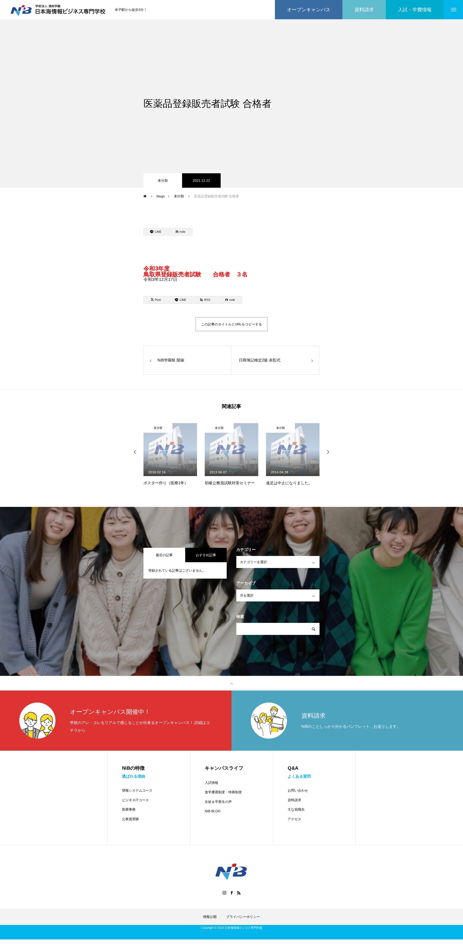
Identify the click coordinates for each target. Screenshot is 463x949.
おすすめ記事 (206, 555)
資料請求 (294, 800)
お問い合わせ (298, 790)
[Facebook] (231, 892)
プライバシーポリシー (243, 917)
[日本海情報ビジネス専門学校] (59, 9)
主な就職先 (296, 809)
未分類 (163, 180)
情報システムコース (137, 790)
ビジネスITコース (135, 800)
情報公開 (210, 917)
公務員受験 (130, 819)
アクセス (294, 819)
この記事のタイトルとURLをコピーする (231, 324)
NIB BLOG (213, 811)
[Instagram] (224, 892)
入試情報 (211, 783)
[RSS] (238, 892)
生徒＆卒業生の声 (218, 802)
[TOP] (231, 683)
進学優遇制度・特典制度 (223, 792)
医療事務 (129, 809)
